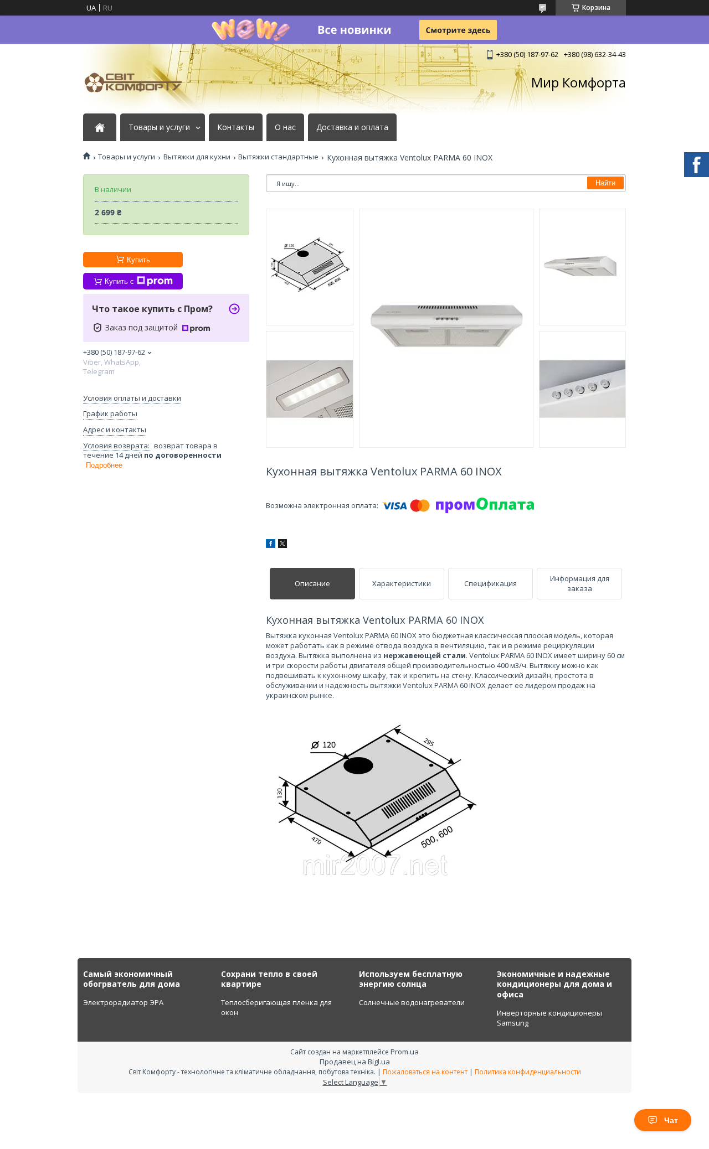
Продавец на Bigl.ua (355, 1062)
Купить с (119, 281)
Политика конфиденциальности (528, 1071)
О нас (285, 127)
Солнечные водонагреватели (412, 1002)
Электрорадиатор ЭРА (123, 1002)
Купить (138, 260)
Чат (671, 1120)
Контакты (235, 127)
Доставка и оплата (352, 127)
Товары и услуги (159, 127)
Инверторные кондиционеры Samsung (549, 1018)
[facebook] (270, 545)
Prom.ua (405, 1052)
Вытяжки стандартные (278, 157)
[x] (282, 545)
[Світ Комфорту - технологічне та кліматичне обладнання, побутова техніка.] (138, 82)
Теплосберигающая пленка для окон (276, 1007)
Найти (605, 183)
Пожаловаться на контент (425, 1071)
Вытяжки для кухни (196, 157)
